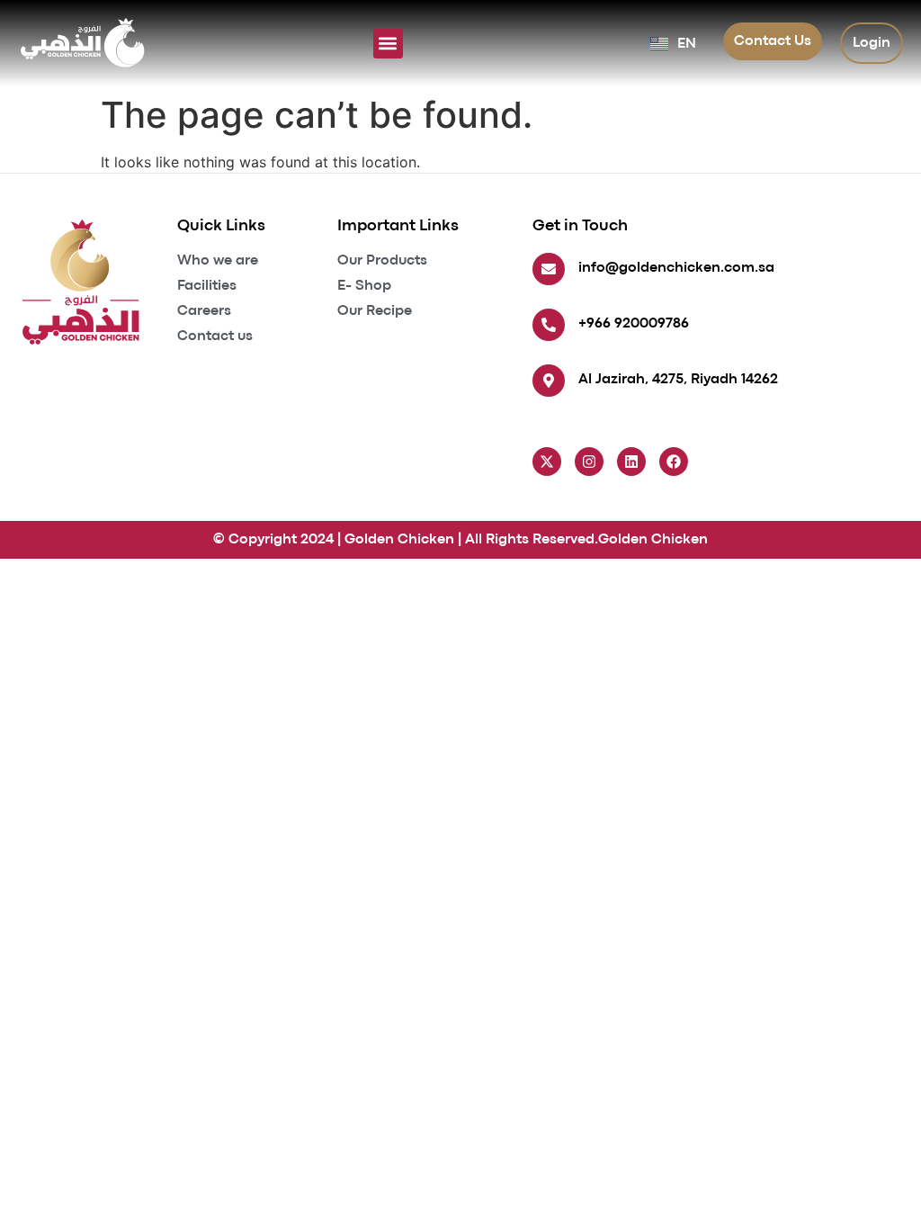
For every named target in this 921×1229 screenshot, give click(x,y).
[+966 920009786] (548, 325)
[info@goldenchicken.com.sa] (548, 269)
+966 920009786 (633, 324)
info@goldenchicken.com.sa (676, 268)
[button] (388, 43)
